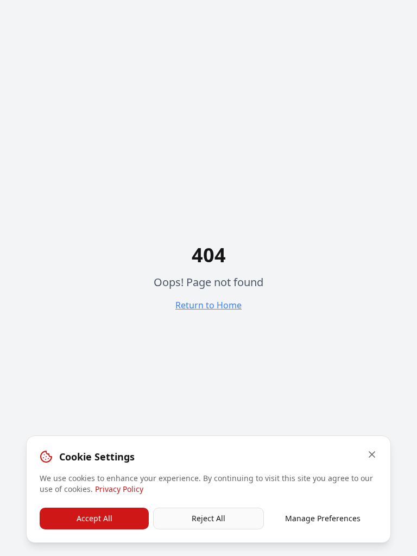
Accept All (94, 518)
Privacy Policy (119, 489)
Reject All (208, 518)
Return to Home (208, 305)
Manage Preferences (323, 518)
